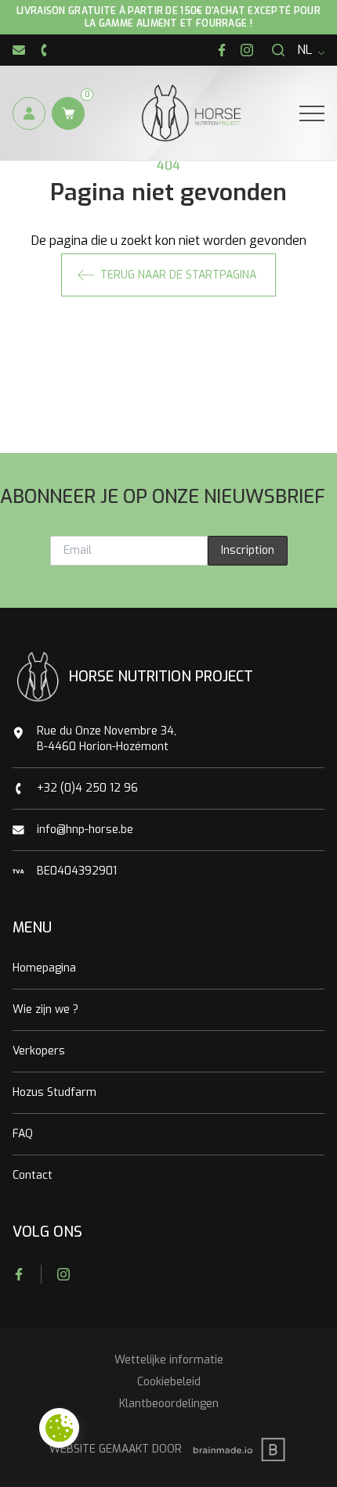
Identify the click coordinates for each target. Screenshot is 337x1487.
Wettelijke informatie (168, 1359)
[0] (68, 113)
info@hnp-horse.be (85, 829)
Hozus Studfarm (54, 1092)
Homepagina (44, 968)
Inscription (247, 550)
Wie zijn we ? (45, 1009)
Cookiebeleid (169, 1381)
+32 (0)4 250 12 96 (87, 788)
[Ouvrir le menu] (311, 113)
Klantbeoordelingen (169, 1403)
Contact (33, 1175)
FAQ (23, 1133)
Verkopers (39, 1050)
